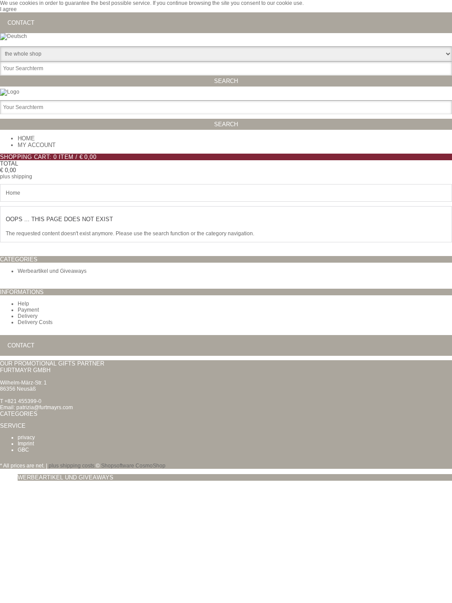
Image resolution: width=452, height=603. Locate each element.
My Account (37, 145)
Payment (28, 310)
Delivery (28, 316)
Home (26, 138)
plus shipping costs (71, 466)
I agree (8, 9)
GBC (23, 450)
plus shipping (16, 176)
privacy (26, 437)
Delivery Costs (35, 322)
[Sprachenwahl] (13, 36)
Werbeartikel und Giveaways (52, 271)
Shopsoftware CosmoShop (133, 466)
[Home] (9, 92)
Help (23, 304)
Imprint (26, 444)
